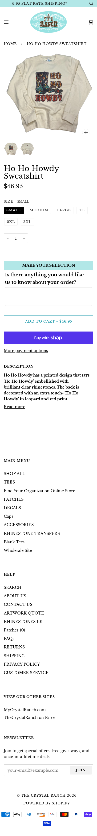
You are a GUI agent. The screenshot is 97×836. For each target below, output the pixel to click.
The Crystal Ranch (43, 795)
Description (19, 366)
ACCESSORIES (19, 525)
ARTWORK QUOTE (24, 613)
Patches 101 (14, 630)
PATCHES (14, 499)
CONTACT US (18, 604)
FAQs (9, 638)
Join (81, 770)
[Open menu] (11, 22)
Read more (14, 407)
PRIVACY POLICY (22, 664)
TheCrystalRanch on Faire (29, 717)
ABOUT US (15, 596)
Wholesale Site (18, 550)
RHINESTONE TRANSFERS (32, 533)
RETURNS (14, 647)
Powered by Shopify (46, 803)
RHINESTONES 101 (23, 621)
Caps (8, 516)
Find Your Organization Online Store (39, 491)
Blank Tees (14, 542)
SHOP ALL (14, 473)
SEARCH (12, 587)
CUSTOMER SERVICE (26, 673)
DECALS (12, 508)
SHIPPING (14, 656)
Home (10, 44)
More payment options (26, 350)
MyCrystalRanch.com (25, 710)
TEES (9, 482)
